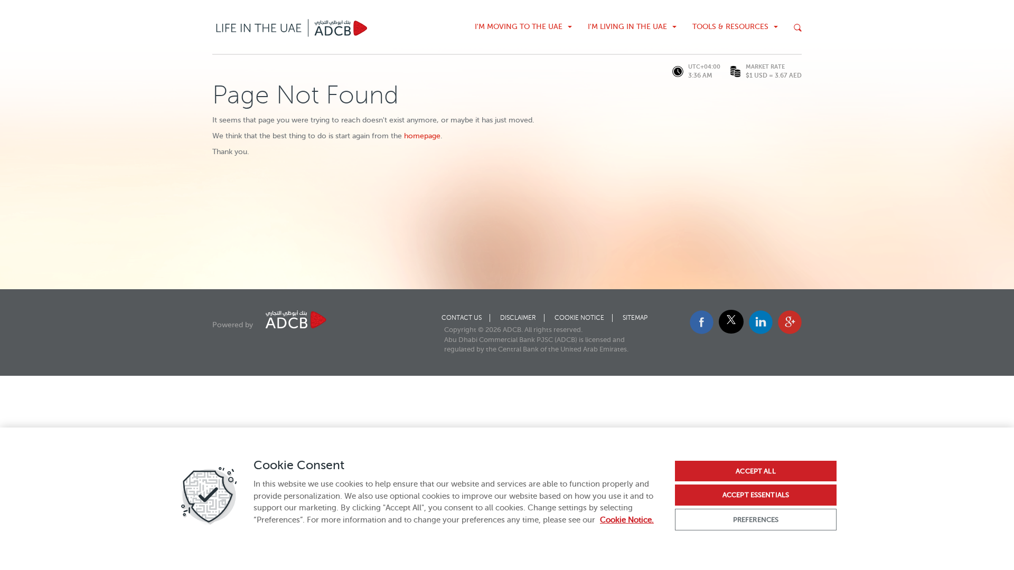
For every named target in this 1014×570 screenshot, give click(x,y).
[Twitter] (731, 322)
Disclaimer (518, 317)
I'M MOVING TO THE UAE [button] (518, 27)
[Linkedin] (761, 332)
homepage (422, 136)
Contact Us (462, 317)
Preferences (755, 520)
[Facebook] (701, 332)
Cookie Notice (579, 317)
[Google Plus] (790, 332)
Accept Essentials (755, 495)
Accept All (755, 471)
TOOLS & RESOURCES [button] (730, 27)
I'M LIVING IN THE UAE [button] (627, 27)
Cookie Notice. (627, 520)
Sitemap (635, 317)
